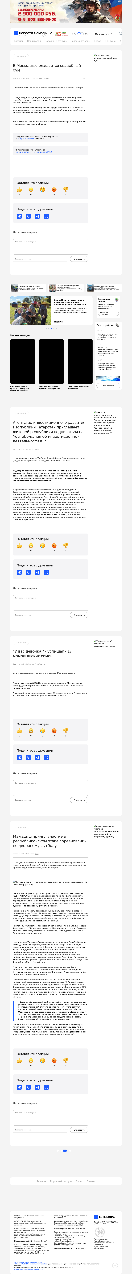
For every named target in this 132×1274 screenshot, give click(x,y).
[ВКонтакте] (19, 216)
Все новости (108, 385)
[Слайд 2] (48, 328)
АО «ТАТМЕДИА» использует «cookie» (31, 1264)
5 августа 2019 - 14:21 (21, 449)
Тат (87, 34)
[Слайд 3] (51, 328)
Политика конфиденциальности (28, 1269)
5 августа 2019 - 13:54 (21, 664)
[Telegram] (37, 216)
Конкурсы (110, 41)
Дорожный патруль (56, 41)
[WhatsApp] (46, 216)
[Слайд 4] (53, 328)
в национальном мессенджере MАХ (33, 152)
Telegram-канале (26, 138)
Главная (18, 41)
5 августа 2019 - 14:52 (21, 78)
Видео (97, 41)
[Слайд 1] (46, 328)
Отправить (79, 259)
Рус (74, 34)
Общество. (20, 56)
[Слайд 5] (56, 328)
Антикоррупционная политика (28, 1262)
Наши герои (34, 41)
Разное (91, 1181)
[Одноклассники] (28, 216)
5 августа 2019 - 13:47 (21, 854)
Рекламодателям (80, 41)
